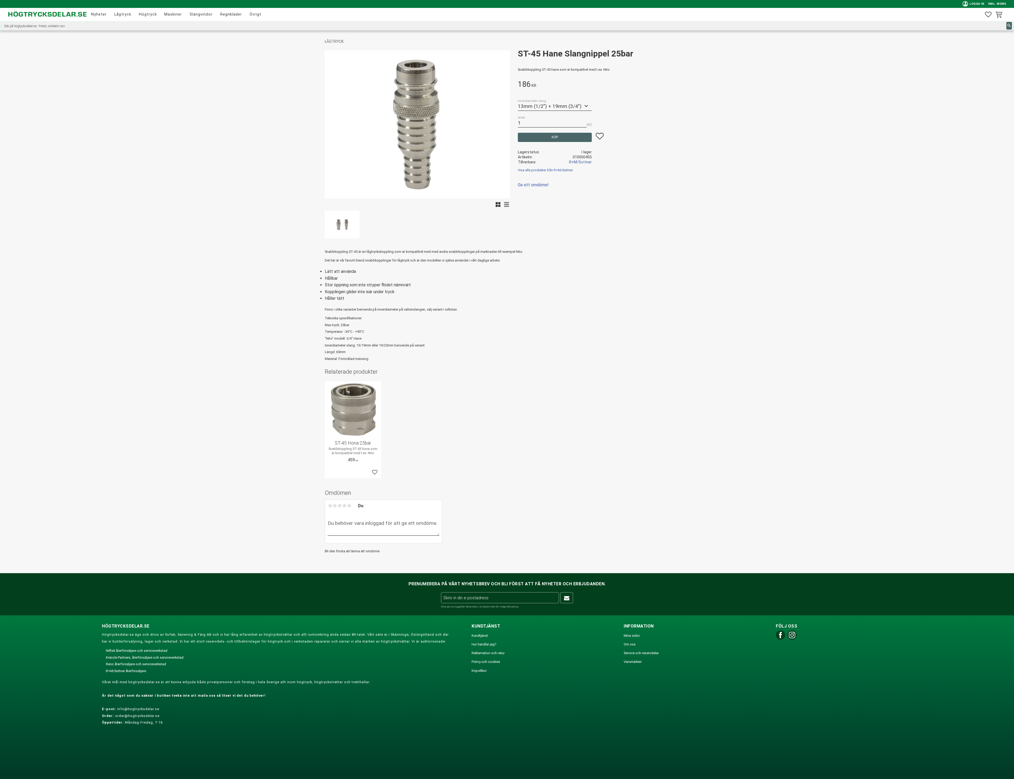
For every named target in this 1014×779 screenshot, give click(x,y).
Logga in (973, 4)
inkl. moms (997, 4)
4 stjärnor (344, 505)
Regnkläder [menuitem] (231, 14)
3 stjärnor (339, 505)
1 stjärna (330, 505)
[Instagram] (792, 638)
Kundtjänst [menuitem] (480, 636)
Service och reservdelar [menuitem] (641, 653)
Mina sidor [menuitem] (632, 636)
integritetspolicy (509, 606)
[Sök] (1009, 26)
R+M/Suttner (580, 162)
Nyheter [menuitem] (99, 14)
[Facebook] (780, 638)
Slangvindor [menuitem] (201, 14)
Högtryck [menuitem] (148, 14)
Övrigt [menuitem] (255, 14)
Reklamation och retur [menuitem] (488, 653)
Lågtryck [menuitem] (122, 14)
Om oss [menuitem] (630, 644)
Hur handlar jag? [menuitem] (484, 644)
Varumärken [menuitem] (633, 662)
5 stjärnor (349, 505)
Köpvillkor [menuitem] (479, 671)
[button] (988, 14)
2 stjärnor (334, 505)
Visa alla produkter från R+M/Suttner (545, 170)
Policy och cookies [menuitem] (486, 662)
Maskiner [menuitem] (173, 14)
